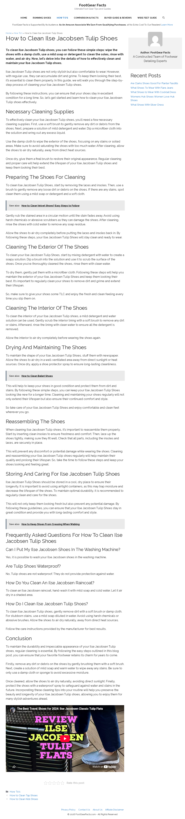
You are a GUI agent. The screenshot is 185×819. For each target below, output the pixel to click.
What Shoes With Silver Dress (147, 104)
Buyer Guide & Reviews (118, 18)
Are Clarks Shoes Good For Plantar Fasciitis (154, 83)
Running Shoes (42, 18)
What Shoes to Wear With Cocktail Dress (153, 92)
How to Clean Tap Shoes (24, 795)
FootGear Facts (92, 5)
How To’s (62, 18)
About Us (97, 809)
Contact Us (84, 809)
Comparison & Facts (86, 18)
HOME (24, 18)
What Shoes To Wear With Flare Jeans (152, 87)
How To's (18, 33)
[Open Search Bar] (164, 17)
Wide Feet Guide (147, 18)
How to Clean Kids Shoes (24, 799)
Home (9, 33)
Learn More (167, 24)
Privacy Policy (68, 809)
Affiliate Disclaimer (114, 809)
